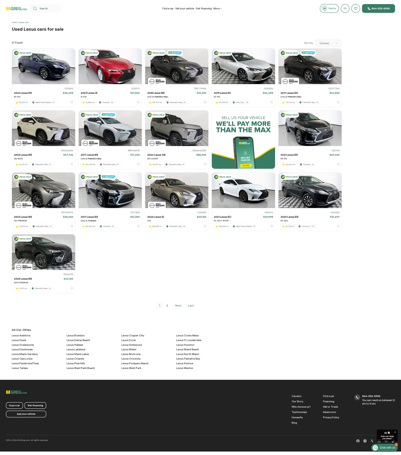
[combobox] (328, 43)
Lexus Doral (128, 340)
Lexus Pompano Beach (134, 363)
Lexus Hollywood (131, 344)
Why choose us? (301, 406)
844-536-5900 (380, 8)
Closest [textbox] (324, 43)
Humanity (297, 417)
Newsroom (329, 412)
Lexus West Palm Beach (81, 368)
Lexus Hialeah (75, 344)
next (178, 305)
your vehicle (184, 8)
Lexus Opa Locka (22, 358)
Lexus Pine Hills (76, 363)
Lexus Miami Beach (187, 349)
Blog (294, 422)
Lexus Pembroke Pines (25, 363)
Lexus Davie (19, 340)
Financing (328, 401)
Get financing (204, 8)
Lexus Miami (128, 349)
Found (17, 42)
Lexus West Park (131, 368)
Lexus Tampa (20, 368)
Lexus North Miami (187, 354)
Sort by (308, 42)
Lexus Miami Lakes (78, 354)
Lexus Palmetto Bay (188, 358)
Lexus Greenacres (23, 344)
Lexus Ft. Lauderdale (188, 340)
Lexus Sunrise (184, 363)
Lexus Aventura (21, 335)
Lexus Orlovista (131, 358)
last (191, 305)
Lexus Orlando (75, 358)
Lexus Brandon (76, 335)
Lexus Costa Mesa (187, 335)
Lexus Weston (184, 368)
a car (168, 8)
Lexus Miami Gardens (25, 354)
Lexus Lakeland (76, 349)
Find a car (328, 396)
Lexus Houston (185, 344)
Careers (297, 396)
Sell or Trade (330, 406)
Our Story (297, 401)
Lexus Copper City (132, 335)
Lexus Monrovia (131, 354)
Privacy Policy (331, 417)
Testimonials (299, 412)
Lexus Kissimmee (22, 349)
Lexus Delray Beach (78, 340)
